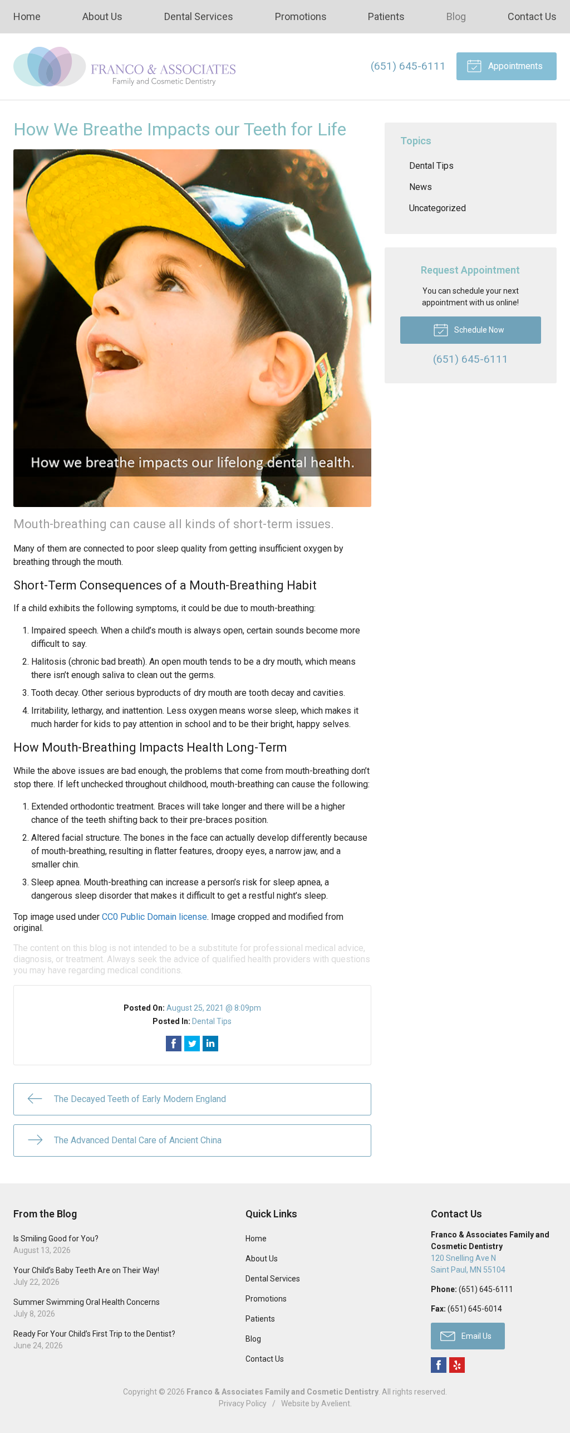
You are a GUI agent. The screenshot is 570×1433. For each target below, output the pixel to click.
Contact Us (532, 16)
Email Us (476, 1336)
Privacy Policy (243, 1403)
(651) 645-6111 (408, 66)
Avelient (335, 1403)
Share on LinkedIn (210, 1043)
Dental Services (198, 16)
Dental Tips (212, 1021)
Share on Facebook (173, 1043)
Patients (386, 16)
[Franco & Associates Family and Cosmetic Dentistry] (124, 66)
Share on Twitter (192, 1043)
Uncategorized (437, 208)
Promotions (301, 16)
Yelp (457, 1365)
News (420, 187)
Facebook (438, 1365)
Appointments (514, 66)
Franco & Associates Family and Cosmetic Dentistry (282, 1391)
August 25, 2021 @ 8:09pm (213, 1007)
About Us (102, 16)
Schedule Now (478, 329)
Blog (456, 16)
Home (27, 16)
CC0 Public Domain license (154, 917)
